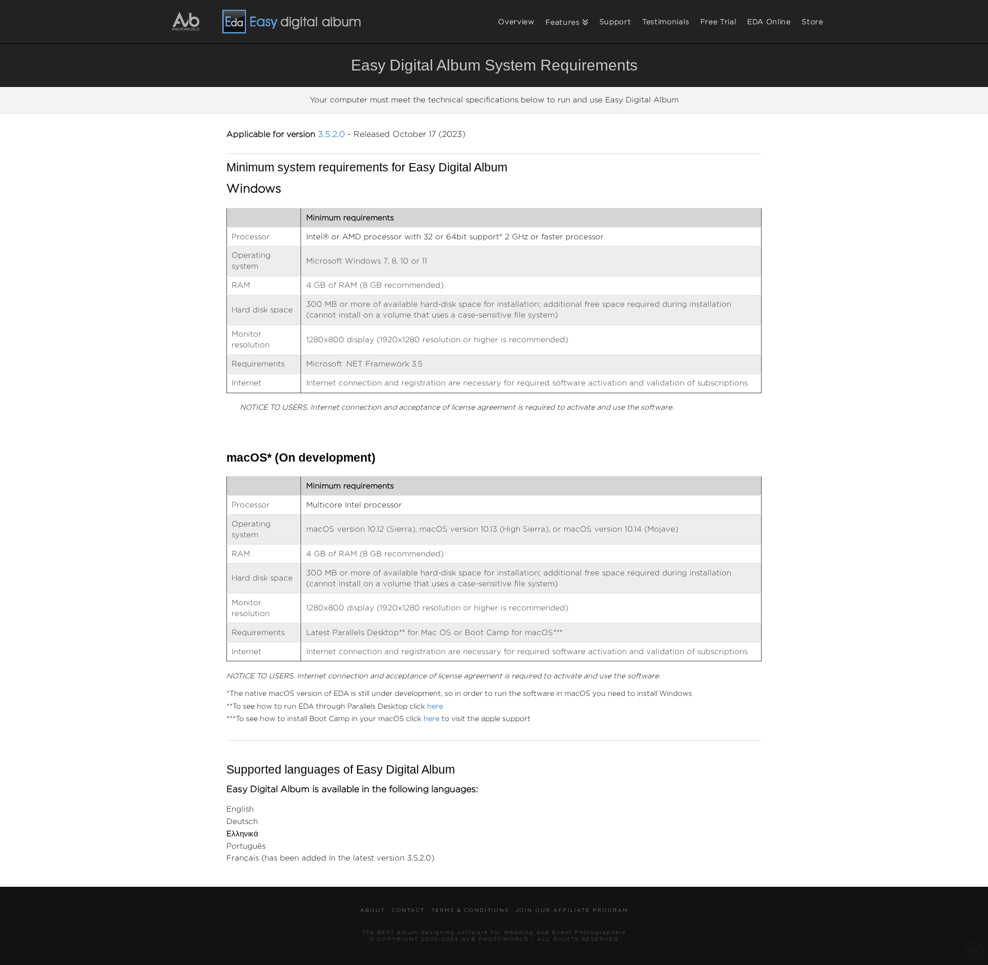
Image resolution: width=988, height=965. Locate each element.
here (431, 719)
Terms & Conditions (470, 910)
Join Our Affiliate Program (572, 910)
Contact (408, 910)
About (372, 910)
